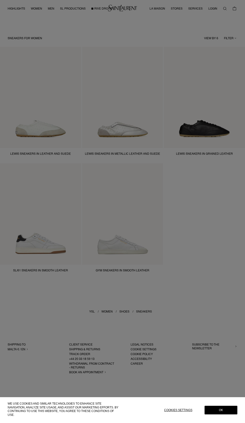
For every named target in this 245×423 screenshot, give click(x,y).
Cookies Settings (178, 410)
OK (221, 410)
